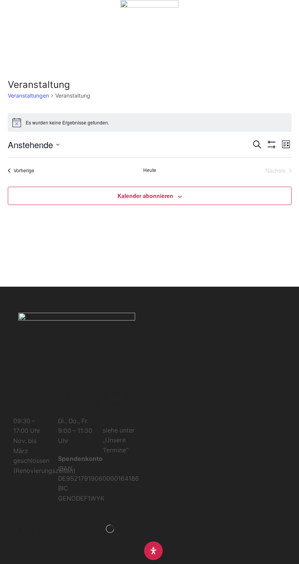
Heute (149, 170)
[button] (9, 27)
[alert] (150, 122)
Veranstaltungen (28, 95)
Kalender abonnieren (145, 196)
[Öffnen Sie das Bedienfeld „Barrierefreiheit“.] (153, 550)
